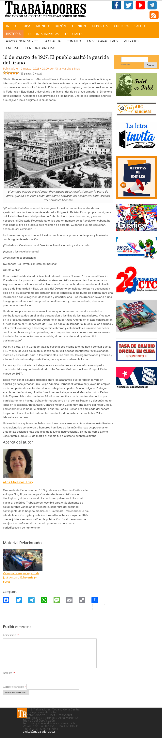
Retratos (131, 41)
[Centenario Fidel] (136, 95)
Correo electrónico (14, 686)
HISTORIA (13, 34)
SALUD (140, 26)
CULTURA (121, 26)
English (12, 48)
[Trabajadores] (22, 713)
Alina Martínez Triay (18, 482)
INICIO (11, 26)
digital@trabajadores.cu (39, 731)
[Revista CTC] (136, 331)
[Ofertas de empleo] (136, 177)
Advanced (126, 64)
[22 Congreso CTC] (136, 292)
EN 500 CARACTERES (102, 41)
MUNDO (42, 26)
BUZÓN (60, 26)
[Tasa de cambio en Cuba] (136, 360)
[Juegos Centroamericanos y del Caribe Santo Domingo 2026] (136, 259)
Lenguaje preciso (40, 48)
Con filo (74, 41)
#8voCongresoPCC (22, 41)
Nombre (9, 672)
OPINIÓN (79, 26)
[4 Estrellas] (14, 73)
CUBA (26, 26)
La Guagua (52, 41)
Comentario (11, 635)
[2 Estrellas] (7, 73)
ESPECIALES (74, 34)
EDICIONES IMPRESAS (42, 34)
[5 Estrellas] (17, 73)
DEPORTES (100, 26)
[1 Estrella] (4, 73)
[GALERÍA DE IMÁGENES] (136, 230)
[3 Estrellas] (10, 73)
